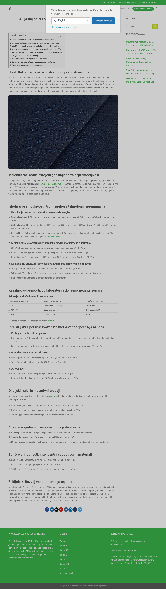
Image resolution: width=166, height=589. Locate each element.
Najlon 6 (63, 555)
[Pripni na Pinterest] (61, 509)
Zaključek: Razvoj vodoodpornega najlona (28, 65)
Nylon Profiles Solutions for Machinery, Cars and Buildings (140, 80)
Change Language (103, 20)
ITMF (50, 320)
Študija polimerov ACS (51, 184)
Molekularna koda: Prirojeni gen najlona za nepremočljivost (35, 43)
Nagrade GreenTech (50, 236)
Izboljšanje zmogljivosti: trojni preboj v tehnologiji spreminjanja (36, 46)
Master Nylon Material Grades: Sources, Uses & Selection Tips (140, 44)
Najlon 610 (64, 564)
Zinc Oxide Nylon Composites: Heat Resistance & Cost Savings (140, 72)
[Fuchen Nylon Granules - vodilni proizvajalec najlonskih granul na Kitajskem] (10, 9)
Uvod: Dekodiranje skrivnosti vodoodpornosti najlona (33, 40)
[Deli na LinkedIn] (70, 509)
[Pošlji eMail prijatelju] (56, 509)
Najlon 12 (63, 550)
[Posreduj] (155, 26)
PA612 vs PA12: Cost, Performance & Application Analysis (138, 61)
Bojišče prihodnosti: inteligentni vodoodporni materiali (33, 62)
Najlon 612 (64, 568)
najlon (53, 396)
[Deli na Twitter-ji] (52, 509)
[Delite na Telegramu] (80, 509)
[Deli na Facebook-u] (47, 509)
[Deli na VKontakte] (66, 509)
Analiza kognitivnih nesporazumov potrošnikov (30, 59)
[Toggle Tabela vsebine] (59, 36)
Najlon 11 (63, 546)
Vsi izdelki (64, 541)
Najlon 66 (63, 559)
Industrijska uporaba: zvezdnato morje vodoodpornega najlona (37, 52)
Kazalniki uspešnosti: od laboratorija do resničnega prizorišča (36, 49)
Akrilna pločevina (67, 573)
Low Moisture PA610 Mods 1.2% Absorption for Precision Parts (141, 52)
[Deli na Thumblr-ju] (75, 509)
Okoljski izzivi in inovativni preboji (25, 55)
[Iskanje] (157, 8)
